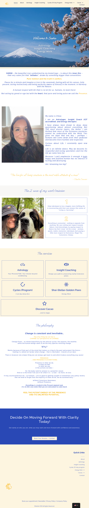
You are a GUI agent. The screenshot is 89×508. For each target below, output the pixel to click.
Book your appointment (29, 501)
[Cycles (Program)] (23, 284)
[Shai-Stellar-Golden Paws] (66, 284)
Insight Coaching (40, 3)
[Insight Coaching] (66, 264)
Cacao (79, 3)
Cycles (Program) (23, 290)
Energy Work (68, 3)
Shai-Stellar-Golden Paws (66, 290)
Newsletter (41, 501)
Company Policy (61, 501)
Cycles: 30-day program (55, 3)
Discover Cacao (44, 309)
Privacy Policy (50, 501)
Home (16, 3)
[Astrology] (23, 264)
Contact (82, 5)
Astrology (29, 3)
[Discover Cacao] (44, 303)
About (22, 3)
